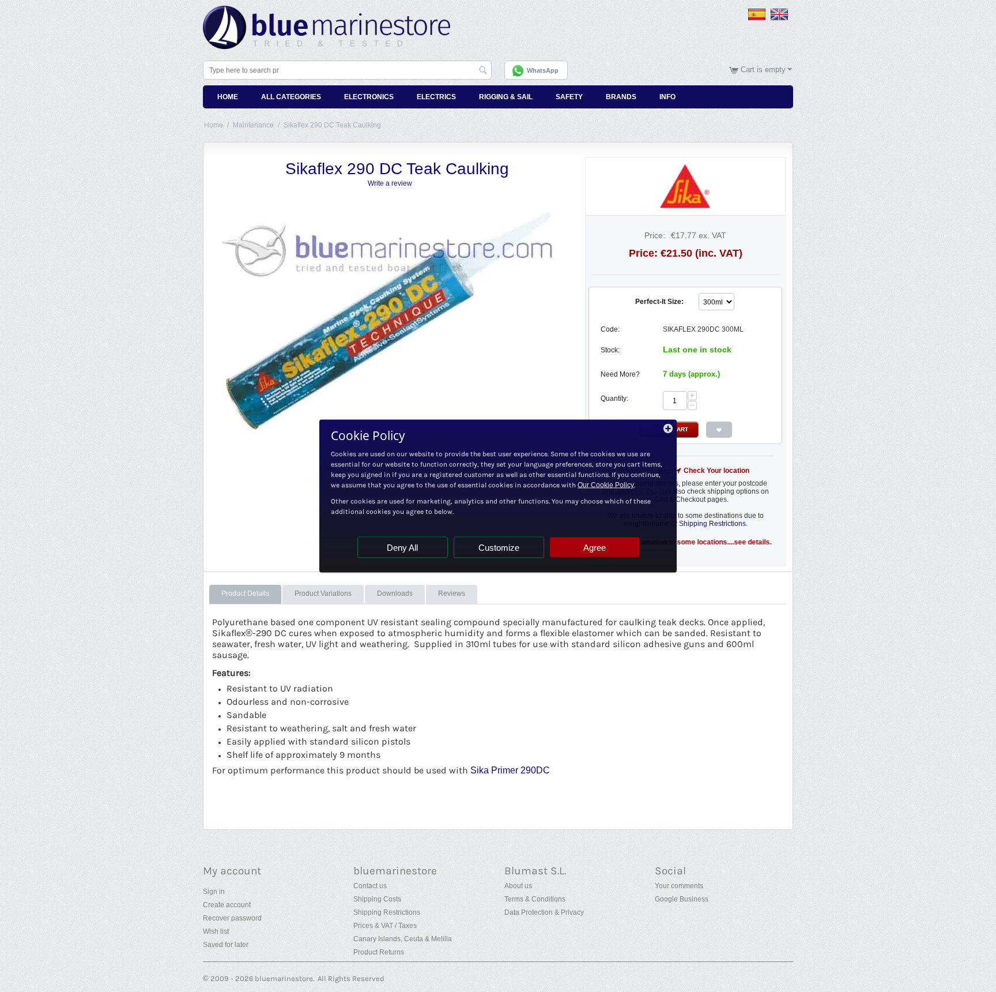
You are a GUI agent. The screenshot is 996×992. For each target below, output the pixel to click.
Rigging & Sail (506, 97)
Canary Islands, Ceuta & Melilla (402, 939)
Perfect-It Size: (659, 302)
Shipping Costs (377, 899)
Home (227, 97)
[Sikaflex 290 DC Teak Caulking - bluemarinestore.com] (391, 321)
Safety (569, 97)
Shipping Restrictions (386, 912)
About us (518, 886)
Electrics (436, 97)
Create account (227, 905)
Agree (594, 548)
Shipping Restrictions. (713, 524)
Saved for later (225, 945)
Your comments (679, 886)
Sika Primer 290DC (510, 770)
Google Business (681, 899)
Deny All (402, 548)
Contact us (370, 886)
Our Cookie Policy (606, 485)
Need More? (620, 374)
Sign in (214, 892)
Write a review (390, 183)
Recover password (232, 918)
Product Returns (378, 952)
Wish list (216, 931)
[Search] (483, 70)
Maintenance (253, 125)
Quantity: (614, 398)
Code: (610, 329)
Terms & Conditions (534, 899)
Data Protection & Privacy (544, 912)
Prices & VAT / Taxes (385, 926)
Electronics (369, 97)
